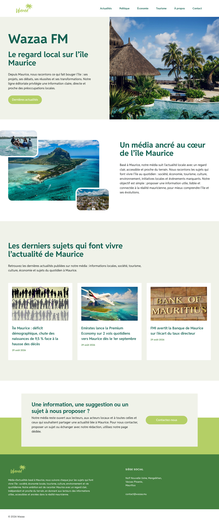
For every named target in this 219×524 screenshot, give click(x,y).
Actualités (106, 8)
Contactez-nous (166, 420)
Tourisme (161, 8)
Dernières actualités (25, 99)
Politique (124, 8)
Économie (142, 8)
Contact (197, 8)
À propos (179, 8)
